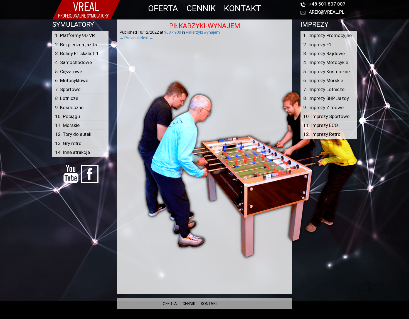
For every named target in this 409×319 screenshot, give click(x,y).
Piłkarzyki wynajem (203, 32)
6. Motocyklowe (71, 80)
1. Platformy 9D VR (75, 35)
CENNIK (201, 8)
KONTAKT (242, 8)
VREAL (214, 316)
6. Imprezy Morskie (323, 80)
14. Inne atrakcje (72, 152)
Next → (147, 38)
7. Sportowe (67, 89)
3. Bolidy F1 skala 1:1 (77, 53)
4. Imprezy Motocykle (325, 62)
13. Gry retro (68, 143)
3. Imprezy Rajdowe (324, 53)
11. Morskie (67, 125)
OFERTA (163, 8)
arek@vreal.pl (326, 12)
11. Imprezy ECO (320, 125)
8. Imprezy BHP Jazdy (326, 98)
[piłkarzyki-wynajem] (245, 165)
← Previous (130, 38)
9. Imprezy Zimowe (323, 107)
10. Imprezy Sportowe (326, 116)
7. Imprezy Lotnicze (323, 89)
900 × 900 (172, 32)
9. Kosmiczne (69, 107)
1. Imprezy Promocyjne (327, 35)
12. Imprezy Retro (322, 134)
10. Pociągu (67, 116)
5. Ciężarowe (68, 71)
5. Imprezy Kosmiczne (326, 71)
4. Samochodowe (73, 62)
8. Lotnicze (66, 98)
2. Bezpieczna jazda (76, 44)
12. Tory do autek (73, 134)
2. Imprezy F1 (317, 44)
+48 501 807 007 (327, 4)
